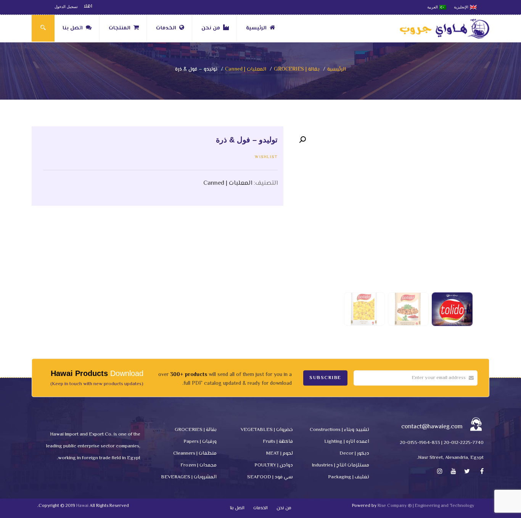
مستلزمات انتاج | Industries (340, 465)
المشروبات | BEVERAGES (189, 477)
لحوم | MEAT (279, 453)
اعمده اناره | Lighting (346, 441)
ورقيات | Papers (200, 441)
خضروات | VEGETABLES (267, 430)
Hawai (82, 506)
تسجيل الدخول (66, 7)
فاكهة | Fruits (278, 441)
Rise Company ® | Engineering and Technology (426, 506)
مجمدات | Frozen (198, 465)
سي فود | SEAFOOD (270, 477)
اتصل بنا (73, 28)
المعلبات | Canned (245, 69)
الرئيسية (256, 28)
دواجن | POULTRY (273, 465)
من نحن (210, 28)
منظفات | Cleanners (195, 453)
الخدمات (166, 28)
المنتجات (119, 28)
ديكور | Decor (354, 453)
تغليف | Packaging (348, 477)
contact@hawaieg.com (432, 427)
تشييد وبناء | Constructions (339, 430)
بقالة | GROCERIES (297, 69)
